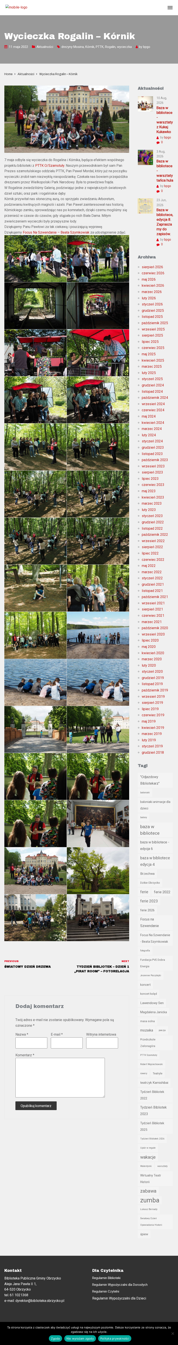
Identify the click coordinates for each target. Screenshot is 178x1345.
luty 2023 (149, 510)
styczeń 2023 (152, 516)
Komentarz (24, 1055)
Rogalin (110, 47)
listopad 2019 (152, 684)
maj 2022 (149, 566)
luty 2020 (149, 665)
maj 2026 (149, 279)
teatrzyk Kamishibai (154, 1083)
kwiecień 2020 (153, 653)
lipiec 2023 (150, 479)
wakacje (148, 1157)
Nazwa (21, 1034)
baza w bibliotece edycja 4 (155, 861)
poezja (162, 1030)
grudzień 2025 (153, 310)
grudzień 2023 (153, 447)
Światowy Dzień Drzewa (27, 966)
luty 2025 (149, 373)
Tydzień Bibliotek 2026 (152, 1138)
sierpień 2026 (152, 267)
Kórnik (89, 47)
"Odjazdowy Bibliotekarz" (150, 780)
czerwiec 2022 (153, 560)
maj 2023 (149, 491)
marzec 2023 (152, 503)
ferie (144, 892)
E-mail (57, 1034)
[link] (49, 165)
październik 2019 (155, 690)
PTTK (100, 47)
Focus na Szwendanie (149, 922)
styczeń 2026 (152, 304)
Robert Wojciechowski (151, 1064)
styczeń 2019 (152, 746)
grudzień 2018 (153, 752)
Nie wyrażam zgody (80, 1338)
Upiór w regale (148, 1147)
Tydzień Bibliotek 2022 (152, 1095)
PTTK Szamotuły (148, 1055)
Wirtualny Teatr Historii (150, 1179)
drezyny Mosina (72, 47)
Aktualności (44, 47)
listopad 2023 (152, 454)
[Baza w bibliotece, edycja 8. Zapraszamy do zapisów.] (145, 206)
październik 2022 (155, 535)
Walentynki (146, 1166)
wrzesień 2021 (153, 603)
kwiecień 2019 (153, 728)
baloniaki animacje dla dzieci (155, 805)
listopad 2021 (152, 591)
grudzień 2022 (153, 522)
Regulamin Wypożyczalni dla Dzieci (119, 1298)
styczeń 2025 (152, 379)
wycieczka (124, 47)
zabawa (148, 1191)
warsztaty (162, 1166)
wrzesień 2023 (153, 466)
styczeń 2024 (152, 441)
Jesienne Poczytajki (150, 975)
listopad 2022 (152, 528)
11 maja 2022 (18, 47)
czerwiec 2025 (153, 348)
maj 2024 (149, 416)
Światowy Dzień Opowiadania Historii (151, 1221)
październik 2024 (155, 398)
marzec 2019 (152, 734)
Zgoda (55, 1338)
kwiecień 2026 (153, 285)
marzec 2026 (152, 292)
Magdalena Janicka (153, 1012)
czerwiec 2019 (153, 715)
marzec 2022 (152, 572)
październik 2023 (155, 460)
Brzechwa (147, 874)
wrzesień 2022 (153, 541)
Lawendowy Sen (152, 1003)
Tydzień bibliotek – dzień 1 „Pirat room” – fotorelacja (101, 969)
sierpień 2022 (152, 547)
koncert (145, 984)
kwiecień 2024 (153, 423)
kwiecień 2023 (153, 497)
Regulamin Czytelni (105, 1291)
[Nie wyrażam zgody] (172, 1333)
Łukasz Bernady (148, 1209)
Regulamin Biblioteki (106, 1278)
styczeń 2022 (152, 578)
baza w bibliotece (150, 830)
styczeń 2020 (152, 671)
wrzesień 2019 (153, 696)
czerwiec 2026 (153, 273)
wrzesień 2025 (153, 329)
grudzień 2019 (153, 678)
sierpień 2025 (152, 335)
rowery (143, 1073)
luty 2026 (149, 298)
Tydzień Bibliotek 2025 (152, 1126)
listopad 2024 (152, 391)
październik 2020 (155, 628)
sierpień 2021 (152, 609)
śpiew (144, 1234)
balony (143, 817)
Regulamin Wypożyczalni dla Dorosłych (120, 1285)
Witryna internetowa (101, 1034)
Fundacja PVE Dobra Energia (152, 963)
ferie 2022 (162, 892)
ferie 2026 (147, 910)
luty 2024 (149, 435)
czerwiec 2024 (153, 410)
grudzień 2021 (153, 584)
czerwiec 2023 (153, 485)
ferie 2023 (149, 901)
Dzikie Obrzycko (150, 882)
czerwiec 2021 (153, 616)
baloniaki (145, 792)
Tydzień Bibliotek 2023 (153, 1110)
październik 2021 (155, 597)
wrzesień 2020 (153, 634)
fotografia (145, 950)
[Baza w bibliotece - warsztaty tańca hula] (145, 157)
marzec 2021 (152, 622)
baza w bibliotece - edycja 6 (154, 845)
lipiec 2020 (150, 640)
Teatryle (157, 1073)
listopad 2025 (152, 317)
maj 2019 (149, 721)
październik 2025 (155, 323)
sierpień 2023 (152, 472)
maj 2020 (149, 647)
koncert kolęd (148, 993)
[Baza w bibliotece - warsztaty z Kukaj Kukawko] (145, 103)
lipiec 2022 (150, 553)
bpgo (146, 47)
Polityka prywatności (114, 1338)
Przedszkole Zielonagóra (147, 1043)
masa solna (147, 1021)
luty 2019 (149, 740)
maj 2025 (149, 354)
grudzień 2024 (153, 385)
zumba (149, 1200)
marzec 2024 (152, 429)
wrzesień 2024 (153, 404)
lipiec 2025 (150, 342)
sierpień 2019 (152, 703)
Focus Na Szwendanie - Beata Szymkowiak (155, 938)
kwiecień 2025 (153, 360)
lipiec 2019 (150, 709)
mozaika (146, 1030)
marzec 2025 (152, 366)
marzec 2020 (152, 659)
